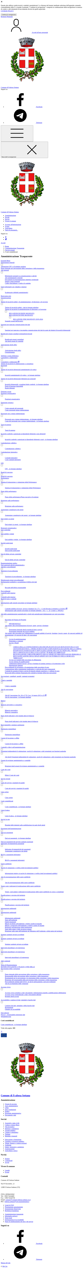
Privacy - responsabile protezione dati (13, 1015)
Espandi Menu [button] (5, 261)
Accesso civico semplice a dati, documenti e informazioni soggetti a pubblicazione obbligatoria (35, 993)
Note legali (8, 1218)
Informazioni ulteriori (16, 665)
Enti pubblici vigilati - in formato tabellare (18, 539)
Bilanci (3, 701)
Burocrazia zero (6, 296)
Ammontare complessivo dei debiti (16, 851)
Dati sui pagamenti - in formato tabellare (18, 838)
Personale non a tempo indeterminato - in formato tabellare (24, 419)
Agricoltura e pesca (11, 1151)
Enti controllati (5, 530)
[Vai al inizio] (1, 1032)
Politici (7, 1111)
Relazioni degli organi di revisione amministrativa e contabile (24, 766)
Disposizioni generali (7, 262)
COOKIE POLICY (7, 11)
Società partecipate (7, 543)
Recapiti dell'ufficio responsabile (15, 587)
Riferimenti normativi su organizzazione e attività (21, 276)
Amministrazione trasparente (14, 1214)
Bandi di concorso (7, 472)
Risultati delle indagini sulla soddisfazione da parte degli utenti (25, 825)
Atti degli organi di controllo (14, 341)
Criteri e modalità (6, 680)
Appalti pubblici (10, 1130)
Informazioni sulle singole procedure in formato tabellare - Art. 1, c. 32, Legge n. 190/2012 (34, 610)
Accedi (3, 243)
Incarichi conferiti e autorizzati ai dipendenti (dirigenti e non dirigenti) (23, 434)
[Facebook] (6, 237)
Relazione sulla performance (10, 500)
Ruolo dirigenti (10, 388)
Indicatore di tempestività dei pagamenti (18, 849)
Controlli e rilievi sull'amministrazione (13, 747)
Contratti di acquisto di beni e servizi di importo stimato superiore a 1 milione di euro (32, 671)
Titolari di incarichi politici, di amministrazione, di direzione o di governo (24, 302)
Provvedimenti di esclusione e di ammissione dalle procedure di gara (27, 667)
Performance (5, 478)
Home (7, 246)
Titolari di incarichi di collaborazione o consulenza (17, 364)
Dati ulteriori (5, 1013)
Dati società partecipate (12, 550)
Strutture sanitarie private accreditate (12, 934)
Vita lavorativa (9, 1127)
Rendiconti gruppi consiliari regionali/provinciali (16, 334)
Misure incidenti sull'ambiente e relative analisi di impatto (23, 924)
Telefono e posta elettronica (10, 356)
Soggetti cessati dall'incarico (14, 321)
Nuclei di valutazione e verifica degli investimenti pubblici (19, 868)
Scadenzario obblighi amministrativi (16, 292)
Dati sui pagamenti (7, 832)
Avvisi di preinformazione (17, 639)
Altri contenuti (5, 961)
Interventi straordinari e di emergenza (13, 948)
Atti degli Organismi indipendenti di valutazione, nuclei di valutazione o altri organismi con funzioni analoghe (40, 757)
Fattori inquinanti (10, 922)
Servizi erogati (10, 250)
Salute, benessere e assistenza (14, 1147)
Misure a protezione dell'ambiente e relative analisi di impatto (24, 925)
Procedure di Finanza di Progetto (15, 620)
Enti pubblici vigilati (7, 534)
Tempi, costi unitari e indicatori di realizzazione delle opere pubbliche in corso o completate (34, 892)
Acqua (7, 226)
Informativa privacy (11, 1216)
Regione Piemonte (7, 16)
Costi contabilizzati (7, 801)
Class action (5, 792)
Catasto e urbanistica (11, 1132)
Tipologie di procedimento (9, 571)
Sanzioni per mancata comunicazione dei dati (15, 324)
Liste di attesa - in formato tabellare (16, 816)
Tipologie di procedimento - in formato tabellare (20, 576)
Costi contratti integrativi (13, 460)
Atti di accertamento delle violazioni (16, 983)
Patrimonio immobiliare (8, 729)
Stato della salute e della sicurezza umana (18, 929)
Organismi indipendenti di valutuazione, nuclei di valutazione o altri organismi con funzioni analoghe (33, 751)
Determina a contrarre (16, 641)
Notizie (7, 1159)
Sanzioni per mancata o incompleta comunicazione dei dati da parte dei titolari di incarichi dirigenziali (37, 330)
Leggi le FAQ (9, 1205)
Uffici (7, 1108)
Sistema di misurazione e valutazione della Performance (19, 482)
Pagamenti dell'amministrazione (11, 828)
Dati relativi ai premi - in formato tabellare (18, 524)
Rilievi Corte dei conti (12, 775)
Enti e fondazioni (10, 1109)
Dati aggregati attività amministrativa (12, 565)
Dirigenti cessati (6, 391)
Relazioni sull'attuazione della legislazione (18, 927)
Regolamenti (9, 1007)
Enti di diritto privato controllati (11, 554)
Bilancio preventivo (11, 710)
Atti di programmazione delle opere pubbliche (15, 877)
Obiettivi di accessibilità (12, 1009)
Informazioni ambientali (8, 908)
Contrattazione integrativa (9, 452)
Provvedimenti (5, 591)
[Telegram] (6, 239)
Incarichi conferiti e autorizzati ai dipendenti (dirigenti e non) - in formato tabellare (31, 439)
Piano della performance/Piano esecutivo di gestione (22, 497)
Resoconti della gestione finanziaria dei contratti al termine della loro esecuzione (30, 673)
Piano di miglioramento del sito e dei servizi (19, 1221)
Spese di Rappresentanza (9, 965)
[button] (10, 215)
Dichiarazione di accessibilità (14, 1220)
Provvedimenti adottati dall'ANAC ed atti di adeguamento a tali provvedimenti (30, 982)
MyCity (4, 1266)
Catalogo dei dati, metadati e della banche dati (20, 1006)
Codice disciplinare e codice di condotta (18, 283)
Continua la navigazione (9, 14)
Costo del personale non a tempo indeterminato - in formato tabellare (27, 421)
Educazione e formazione (13, 1139)
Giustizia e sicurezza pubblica (14, 1141)
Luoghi (7, 1170)
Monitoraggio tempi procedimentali (12, 580)
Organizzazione (6, 298)
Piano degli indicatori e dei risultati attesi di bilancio (17, 716)
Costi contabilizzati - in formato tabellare (18, 807)
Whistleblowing (6, 1016)
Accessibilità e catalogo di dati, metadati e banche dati (18, 1000)
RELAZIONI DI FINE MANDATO (21, 315)
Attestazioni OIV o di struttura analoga (13, 266)
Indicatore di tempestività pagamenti (12, 843)
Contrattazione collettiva (8, 443)
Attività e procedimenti (8, 567)
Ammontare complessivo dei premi (12, 510)
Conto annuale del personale (14, 408)
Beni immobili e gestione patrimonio (12, 725)
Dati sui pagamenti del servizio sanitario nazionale (17, 842)
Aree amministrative (11, 1106)
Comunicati (8, 1160)
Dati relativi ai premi (7, 519)
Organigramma (10, 352)
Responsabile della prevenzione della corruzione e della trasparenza (26, 976)
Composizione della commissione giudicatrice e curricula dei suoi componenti (30, 669)
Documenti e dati (10, 1115)
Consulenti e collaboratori (9, 358)
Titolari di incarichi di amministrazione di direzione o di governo (25, 309)
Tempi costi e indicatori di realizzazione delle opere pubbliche (21, 886)
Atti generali (5, 270)
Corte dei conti (5, 769)
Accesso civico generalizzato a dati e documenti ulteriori (23, 994)
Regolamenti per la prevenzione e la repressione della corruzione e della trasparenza (32, 978)
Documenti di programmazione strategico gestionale (21, 280)
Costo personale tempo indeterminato (17, 410)
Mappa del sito (5, 1263)
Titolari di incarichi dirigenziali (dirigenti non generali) (18, 379)
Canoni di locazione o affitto (10, 738)
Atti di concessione (7, 689)
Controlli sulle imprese (8, 593)
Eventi (7, 1172)
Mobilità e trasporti (11, 1136)
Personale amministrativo (13, 1113)
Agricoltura (8, 228)
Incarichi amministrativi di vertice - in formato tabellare (22, 375)
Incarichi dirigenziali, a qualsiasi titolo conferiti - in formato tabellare (27, 384)
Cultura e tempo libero (12, 1125)
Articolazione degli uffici (9, 345)
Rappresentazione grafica (9, 563)
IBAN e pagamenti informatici (10, 855)
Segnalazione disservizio (13, 1209)
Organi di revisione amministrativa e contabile (15, 760)
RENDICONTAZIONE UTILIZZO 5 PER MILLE (18, 967)
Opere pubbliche (6, 864)
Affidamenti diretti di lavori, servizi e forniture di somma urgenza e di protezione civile (37, 663)
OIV (2, 463)
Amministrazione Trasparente (14, 248)
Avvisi (7, 1162)
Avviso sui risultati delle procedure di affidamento (25, 660)
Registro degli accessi (12, 996)
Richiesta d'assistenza (12, 1211)
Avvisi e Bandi (14, 643)
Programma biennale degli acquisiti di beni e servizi (25, 629)
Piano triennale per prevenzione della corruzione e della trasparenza (22, 268)
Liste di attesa (5, 810)
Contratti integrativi (11, 458)
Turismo (7, 1134)
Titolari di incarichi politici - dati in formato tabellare (22, 307)
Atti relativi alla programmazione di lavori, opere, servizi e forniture (26, 625)
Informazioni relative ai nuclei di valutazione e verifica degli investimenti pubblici (31, 873)
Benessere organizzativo (8, 528)
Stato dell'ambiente (11, 920)
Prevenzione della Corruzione (10, 969)
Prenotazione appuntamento (14, 1207)
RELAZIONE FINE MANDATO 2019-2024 (28, 319)
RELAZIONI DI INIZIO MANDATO (21, 313)
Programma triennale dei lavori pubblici (22, 631)
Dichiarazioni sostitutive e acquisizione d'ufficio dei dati (19, 582)
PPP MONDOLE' (15, 624)
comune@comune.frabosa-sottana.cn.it (18, 1200)
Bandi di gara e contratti (8, 599)
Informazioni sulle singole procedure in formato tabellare (19, 603)
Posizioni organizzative (8, 393)
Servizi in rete (5, 819)
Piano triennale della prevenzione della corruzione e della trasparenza (27, 974)
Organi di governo (11, 1104)
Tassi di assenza (6, 425)
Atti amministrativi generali (13, 278)
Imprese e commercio (12, 1129)
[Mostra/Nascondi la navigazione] (17, 133)
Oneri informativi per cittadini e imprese (14, 287)
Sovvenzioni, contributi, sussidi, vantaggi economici (17, 676)
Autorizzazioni (9, 1149)
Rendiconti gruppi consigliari (14, 339)
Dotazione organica (7, 403)
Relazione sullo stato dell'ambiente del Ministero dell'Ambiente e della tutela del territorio (33, 931)
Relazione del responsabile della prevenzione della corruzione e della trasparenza (31, 980)
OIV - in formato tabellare (13, 469)
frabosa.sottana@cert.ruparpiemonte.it (17, 1202)
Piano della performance (8, 491)
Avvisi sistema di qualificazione (19, 662)
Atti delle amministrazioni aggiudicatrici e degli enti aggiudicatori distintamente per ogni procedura (32, 614)
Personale (4, 365)
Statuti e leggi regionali (12, 281)
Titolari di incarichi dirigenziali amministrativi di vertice (18, 369)
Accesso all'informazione (13, 224)
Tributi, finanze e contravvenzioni (16, 1143)
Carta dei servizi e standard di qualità (13, 783)
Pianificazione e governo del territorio (13, 895)
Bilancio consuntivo (11, 712)
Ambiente (8, 1145)
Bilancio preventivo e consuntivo (11, 705)
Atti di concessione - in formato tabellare (18, 697)
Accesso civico (6, 987)
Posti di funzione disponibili (14, 386)
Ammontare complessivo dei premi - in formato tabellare (23, 515)
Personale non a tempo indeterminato (13, 414)
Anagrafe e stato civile (12, 1123)
